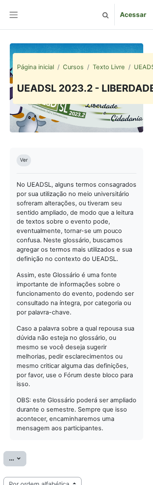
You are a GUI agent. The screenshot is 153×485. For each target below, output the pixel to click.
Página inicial (35, 67)
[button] (105, 14)
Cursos (73, 67)
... (17, 458)
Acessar (133, 15)
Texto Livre (109, 67)
